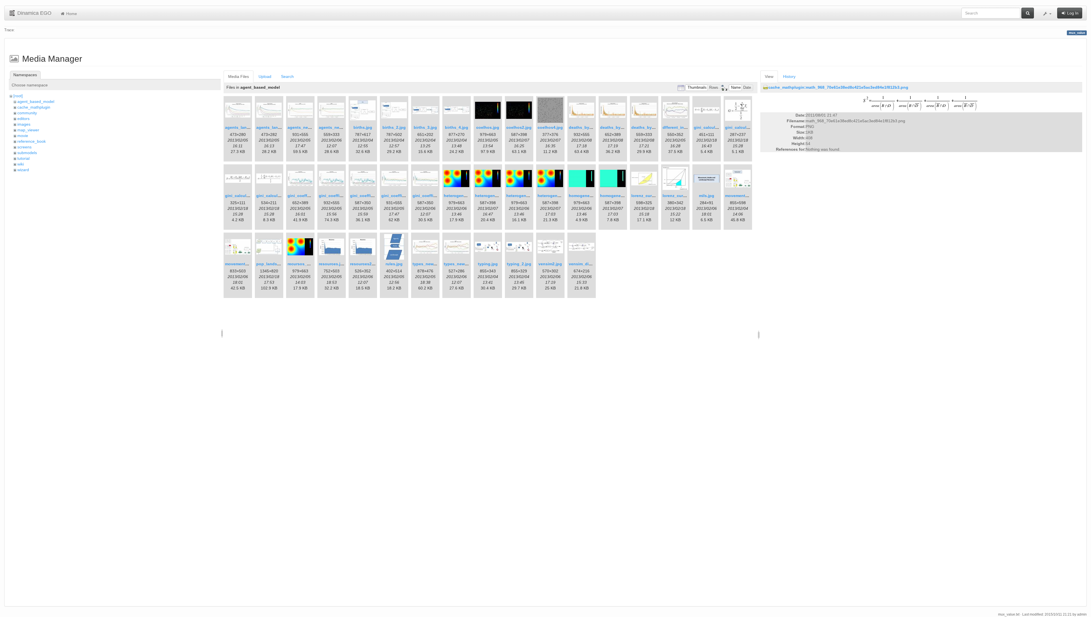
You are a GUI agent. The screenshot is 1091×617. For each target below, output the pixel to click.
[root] (18, 96)
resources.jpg (332, 264)
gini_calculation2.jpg (245, 195)
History (789, 76)
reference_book (31, 141)
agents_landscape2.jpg (279, 127)
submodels (27, 152)
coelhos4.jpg (550, 127)
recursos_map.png (306, 264)
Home (71, 13)
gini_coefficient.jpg (338, 195)
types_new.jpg (427, 264)
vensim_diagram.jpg (588, 264)
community (27, 113)
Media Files (238, 76)
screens (24, 147)
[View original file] (921, 103)
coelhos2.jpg (519, 127)
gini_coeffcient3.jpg (307, 195)
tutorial (23, 158)
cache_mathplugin (33, 107)
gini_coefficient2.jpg (370, 195)
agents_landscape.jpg (246, 127)
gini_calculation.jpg (713, 127)
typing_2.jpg (519, 264)
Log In (1072, 13)
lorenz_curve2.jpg (680, 195)
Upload (265, 76)
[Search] (1027, 13)
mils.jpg (706, 195)
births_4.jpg (456, 127)
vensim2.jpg (550, 264)
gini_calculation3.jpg (276, 195)
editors (23, 118)
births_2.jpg (394, 127)
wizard (23, 169)
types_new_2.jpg (460, 264)
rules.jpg (394, 264)
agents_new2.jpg (335, 127)
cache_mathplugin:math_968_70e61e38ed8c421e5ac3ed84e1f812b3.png (838, 87)
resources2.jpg (364, 264)
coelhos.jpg (487, 127)
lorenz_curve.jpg (647, 195)
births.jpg (362, 127)
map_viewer (28, 130)
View (769, 76)
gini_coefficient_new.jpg (405, 195)
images (23, 124)
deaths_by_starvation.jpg (594, 127)
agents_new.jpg (303, 127)
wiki (20, 164)
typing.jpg (488, 264)
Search (287, 76)
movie (22, 135)
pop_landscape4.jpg (276, 264)
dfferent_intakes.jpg (682, 127)
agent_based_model (35, 101)
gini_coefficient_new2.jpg (438, 195)
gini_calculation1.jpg (745, 127)
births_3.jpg (425, 127)
